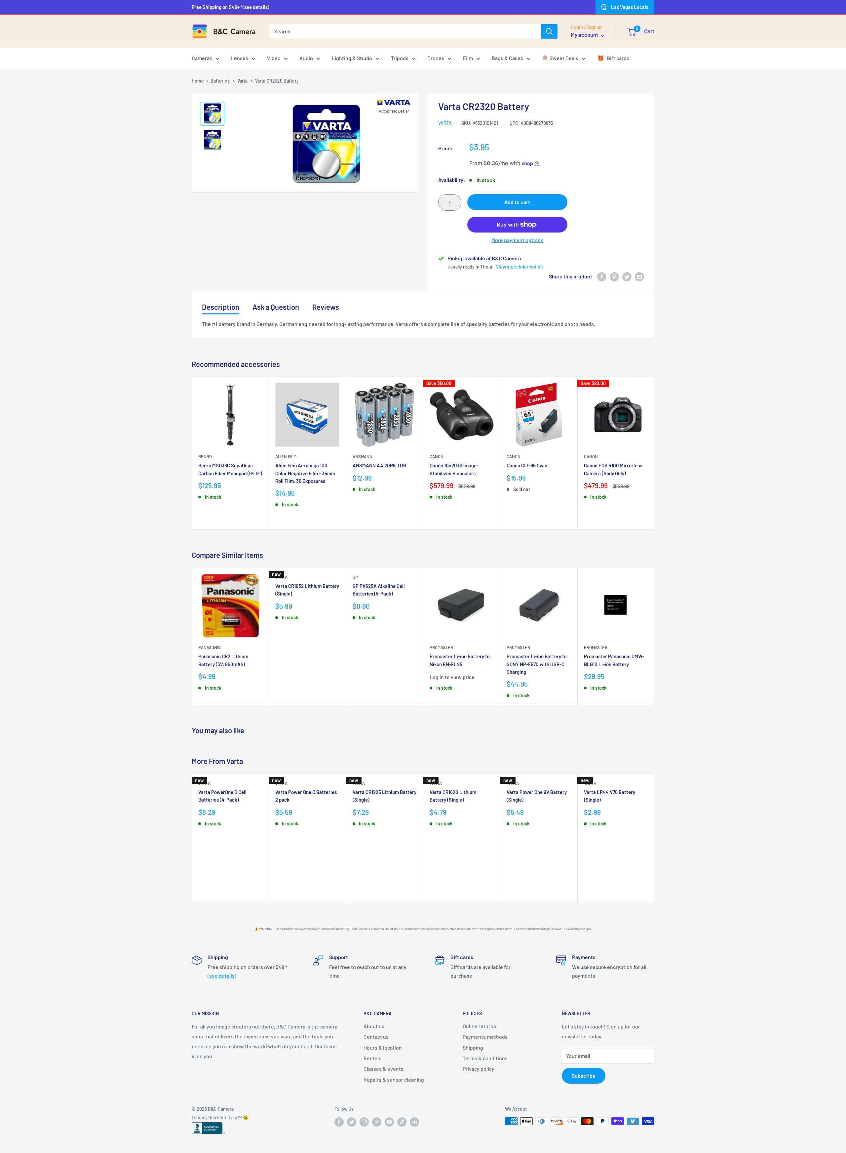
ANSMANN (362, 456)
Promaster (441, 647)
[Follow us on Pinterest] (376, 1122)
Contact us (376, 1036)
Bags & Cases (507, 58)
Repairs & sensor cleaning (394, 1079)
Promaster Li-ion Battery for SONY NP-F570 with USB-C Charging (537, 664)
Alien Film (285, 456)
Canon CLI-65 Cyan (527, 466)
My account (585, 34)
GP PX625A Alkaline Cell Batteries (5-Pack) (379, 589)
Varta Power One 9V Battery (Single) (537, 796)
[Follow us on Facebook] (339, 1122)
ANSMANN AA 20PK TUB (379, 466)
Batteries (221, 81)
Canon (436, 456)
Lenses (239, 58)
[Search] (549, 31)
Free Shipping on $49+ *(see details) (230, 7)
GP (355, 577)
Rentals (372, 1058)
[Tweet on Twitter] (627, 276)
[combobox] (405, 31)
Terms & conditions (485, 1058)
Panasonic (209, 647)
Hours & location (383, 1047)
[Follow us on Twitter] (351, 1122)
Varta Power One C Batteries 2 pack (306, 796)
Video (274, 58)
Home (198, 81)
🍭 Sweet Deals (560, 58)
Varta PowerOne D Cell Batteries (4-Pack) (222, 796)
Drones (435, 58)
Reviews (325, 307)
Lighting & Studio (352, 58)
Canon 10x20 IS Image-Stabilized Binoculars (454, 469)
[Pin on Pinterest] (614, 276)
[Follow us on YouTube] (389, 1122)
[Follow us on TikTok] (401, 1122)
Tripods (399, 58)
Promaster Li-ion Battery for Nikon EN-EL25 (460, 660)
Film (468, 58)
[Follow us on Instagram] (364, 1122)
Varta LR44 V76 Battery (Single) (609, 796)
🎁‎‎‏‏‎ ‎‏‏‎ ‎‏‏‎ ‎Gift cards (613, 58)
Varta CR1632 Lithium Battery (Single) (307, 589)
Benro (205, 456)
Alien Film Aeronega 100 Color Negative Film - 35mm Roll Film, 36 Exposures (305, 473)
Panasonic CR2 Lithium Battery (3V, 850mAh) (223, 660)
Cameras (202, 58)
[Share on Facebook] (601, 276)
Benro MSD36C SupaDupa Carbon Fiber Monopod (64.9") (230, 469)
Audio (306, 58)
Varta (243, 81)
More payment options (517, 240)
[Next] (654, 453)
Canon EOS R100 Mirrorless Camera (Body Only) (613, 469)
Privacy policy (478, 1068)
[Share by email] (639, 276)
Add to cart (517, 202)
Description (220, 307)
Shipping (473, 1047)
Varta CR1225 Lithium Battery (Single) (384, 796)
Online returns (479, 1026)
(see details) (222, 975)
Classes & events (384, 1068)
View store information (519, 267)
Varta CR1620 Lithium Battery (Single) (453, 796)
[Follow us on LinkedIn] (414, 1122)
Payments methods (485, 1036)
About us (374, 1026)
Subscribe (584, 1075)
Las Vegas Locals (629, 7)
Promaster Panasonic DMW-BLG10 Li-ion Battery (614, 660)
